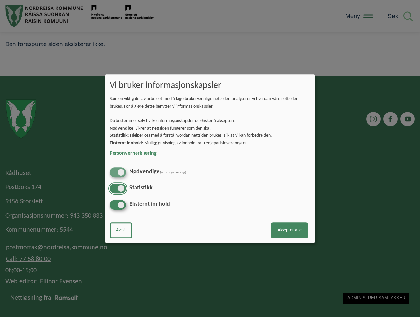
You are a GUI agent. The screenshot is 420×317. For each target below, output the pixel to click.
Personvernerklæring (133, 153)
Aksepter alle (290, 230)
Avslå (121, 230)
